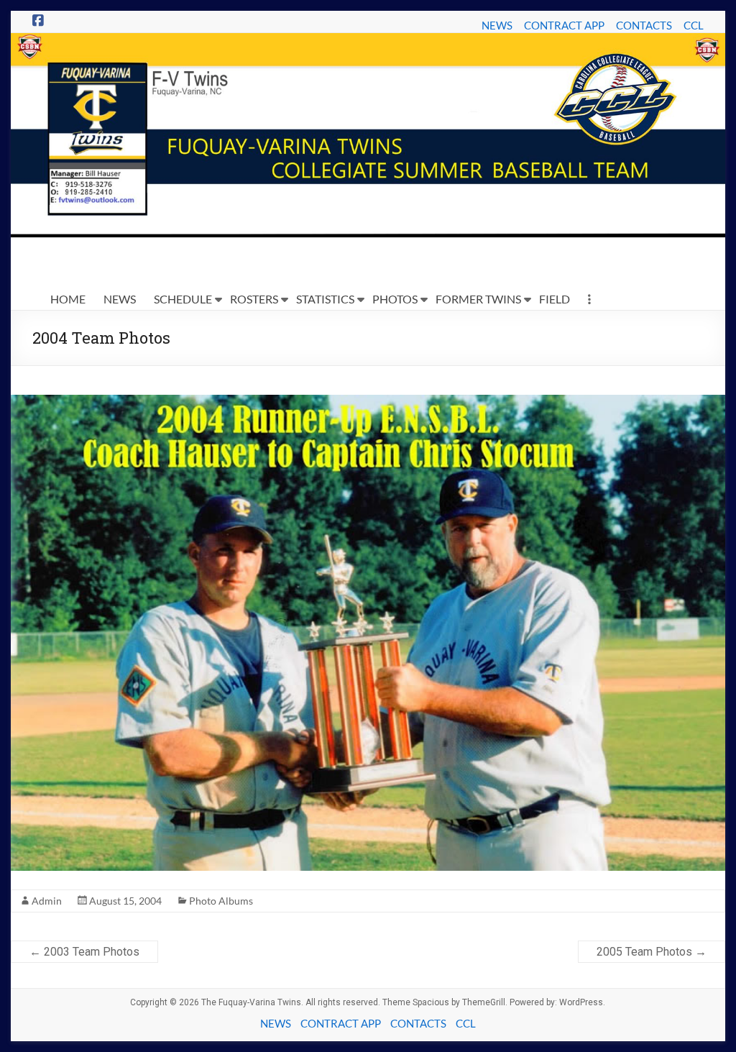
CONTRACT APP (564, 25)
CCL (694, 25)
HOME (68, 299)
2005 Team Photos (652, 952)
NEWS (497, 25)
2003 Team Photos (84, 952)
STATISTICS (325, 299)
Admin (47, 901)
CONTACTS (644, 25)
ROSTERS (254, 299)
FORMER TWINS (478, 299)
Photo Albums (221, 901)
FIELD (554, 299)
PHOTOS (395, 299)
